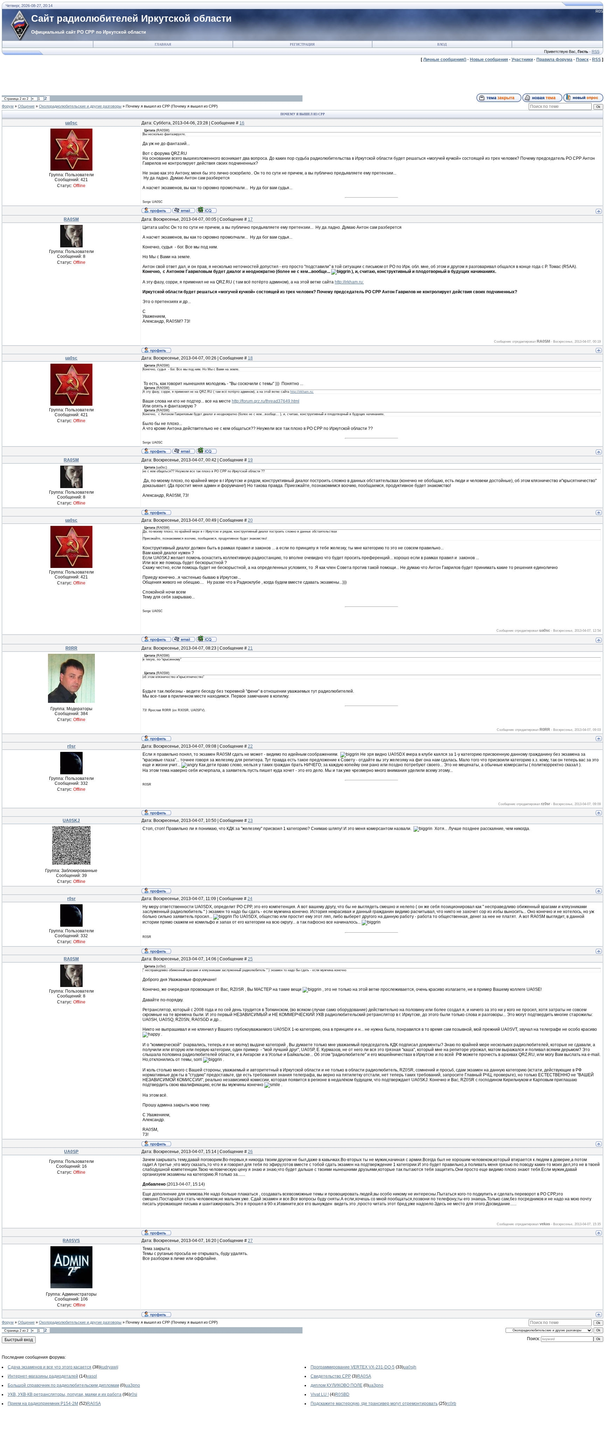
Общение (26, 106)
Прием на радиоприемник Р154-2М (43, 1403)
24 (250, 898)
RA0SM (71, 219)
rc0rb (451, 1403)
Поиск (582, 59)
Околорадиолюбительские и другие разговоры (80, 106)
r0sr (71, 746)
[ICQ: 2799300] (206, 210)
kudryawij (109, 1367)
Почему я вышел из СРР (148, 106)
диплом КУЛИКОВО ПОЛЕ (336, 1385)
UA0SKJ (71, 820)
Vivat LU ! (320, 1394)
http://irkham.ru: (349, 282)
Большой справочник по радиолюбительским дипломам (63, 1385)
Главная (163, 44)
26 (250, 1151)
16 (241, 123)
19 (250, 460)
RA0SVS (71, 1240)
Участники (522, 59)
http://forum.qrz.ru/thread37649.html (265, 401)
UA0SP (71, 1151)
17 (250, 219)
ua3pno (132, 1385)
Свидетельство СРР (331, 1376)
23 (250, 820)
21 (250, 648)
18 (250, 358)
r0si (133, 1394)
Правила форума (554, 59)
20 (250, 520)
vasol (92, 1376)
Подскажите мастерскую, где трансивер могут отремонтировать (374, 1403)
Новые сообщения (489, 59)
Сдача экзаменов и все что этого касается (49, 1367)
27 (250, 1240)
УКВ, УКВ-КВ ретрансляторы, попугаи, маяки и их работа (64, 1394)
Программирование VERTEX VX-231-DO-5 (353, 1367)
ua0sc (71, 123)
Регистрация (302, 44)
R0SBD (342, 1394)
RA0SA (364, 1376)
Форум (8, 106)
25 (250, 958)
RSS (595, 51)
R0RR (71, 648)
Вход (442, 44)
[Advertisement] (129, 78)
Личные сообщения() (444, 59)
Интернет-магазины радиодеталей (43, 1376)
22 (250, 746)
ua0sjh (409, 1367)
